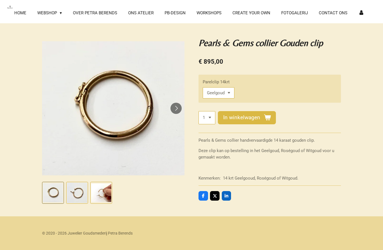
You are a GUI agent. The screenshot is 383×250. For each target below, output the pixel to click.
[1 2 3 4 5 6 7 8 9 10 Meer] (207, 117)
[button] (53, 193)
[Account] (361, 13)
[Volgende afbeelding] (176, 108)
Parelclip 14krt (216, 81)
